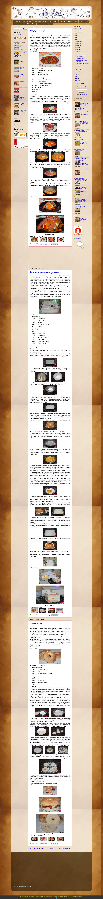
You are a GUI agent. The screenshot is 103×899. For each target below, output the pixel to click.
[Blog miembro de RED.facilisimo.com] (14, 150)
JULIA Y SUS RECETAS (80, 100)
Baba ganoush (83, 131)
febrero (78, 69)
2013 (76, 80)
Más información (60, 897)
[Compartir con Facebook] (56, 244)
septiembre (79, 45)
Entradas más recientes (37, 848)
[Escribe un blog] (53, 244)
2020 (76, 35)
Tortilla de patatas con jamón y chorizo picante (84, 142)
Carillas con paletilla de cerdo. (22, 97)
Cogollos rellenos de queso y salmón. (21, 47)
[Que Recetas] (77, 238)
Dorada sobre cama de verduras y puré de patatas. (22, 112)
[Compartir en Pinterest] (57, 244)
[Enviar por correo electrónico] (52, 244)
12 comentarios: (43, 843)
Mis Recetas (78, 26)
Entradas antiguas (64, 848)
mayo (77, 51)
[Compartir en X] (54, 244)
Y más (65, 897)
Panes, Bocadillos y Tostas (19, 23)
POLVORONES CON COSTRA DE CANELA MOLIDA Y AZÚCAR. (83, 201)
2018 (76, 37)
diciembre (78, 41)
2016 (76, 74)
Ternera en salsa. (21, 104)
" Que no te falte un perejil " (81, 111)
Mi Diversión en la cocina (81, 121)
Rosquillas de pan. (36, 623)
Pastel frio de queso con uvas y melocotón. (45, 272)
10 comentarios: (43, 244)
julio (77, 47)
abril (77, 65)
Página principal (17, 21)
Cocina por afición (79, 139)
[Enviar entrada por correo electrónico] (49, 244)
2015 (76, 76)
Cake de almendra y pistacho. (82, 63)
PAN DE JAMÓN (84, 170)
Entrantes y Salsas (27, 21)
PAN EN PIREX (83, 150)
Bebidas (39, 23)
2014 (76, 78)
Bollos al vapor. (22, 88)
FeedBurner (84, 94)
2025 (76, 33)
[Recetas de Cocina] (79, 249)
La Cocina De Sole (79, 149)
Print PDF (35, 243)
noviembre (78, 43)
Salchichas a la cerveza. (38, 30)
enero (77, 71)
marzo (77, 67)
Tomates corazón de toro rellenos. (22, 75)
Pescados (70, 21)
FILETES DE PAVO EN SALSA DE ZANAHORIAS (84, 190)
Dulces (28, 23)
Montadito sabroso (21, 82)
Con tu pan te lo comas (80, 187)
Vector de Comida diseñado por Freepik (22, 886)
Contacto (45, 23)
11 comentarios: (43, 615)
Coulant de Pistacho (21, 61)
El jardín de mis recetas (80, 168)
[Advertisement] (50, 257)
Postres (33, 23)
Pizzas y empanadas (84, 21)
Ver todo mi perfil (77, 28)
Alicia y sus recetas (79, 178)
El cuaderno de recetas (80, 215)
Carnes (75, 21)
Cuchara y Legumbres (52, 21)
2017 (76, 39)
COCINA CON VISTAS (80, 206)
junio (77, 49)
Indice (51, 23)
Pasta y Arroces (63, 21)
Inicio (51, 848)
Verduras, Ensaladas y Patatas (39, 21)
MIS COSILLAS (78, 196)
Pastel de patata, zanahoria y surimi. (22, 69)
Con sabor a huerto (79, 130)
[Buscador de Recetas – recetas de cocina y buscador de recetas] (78, 234)
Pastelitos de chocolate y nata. (22, 54)
